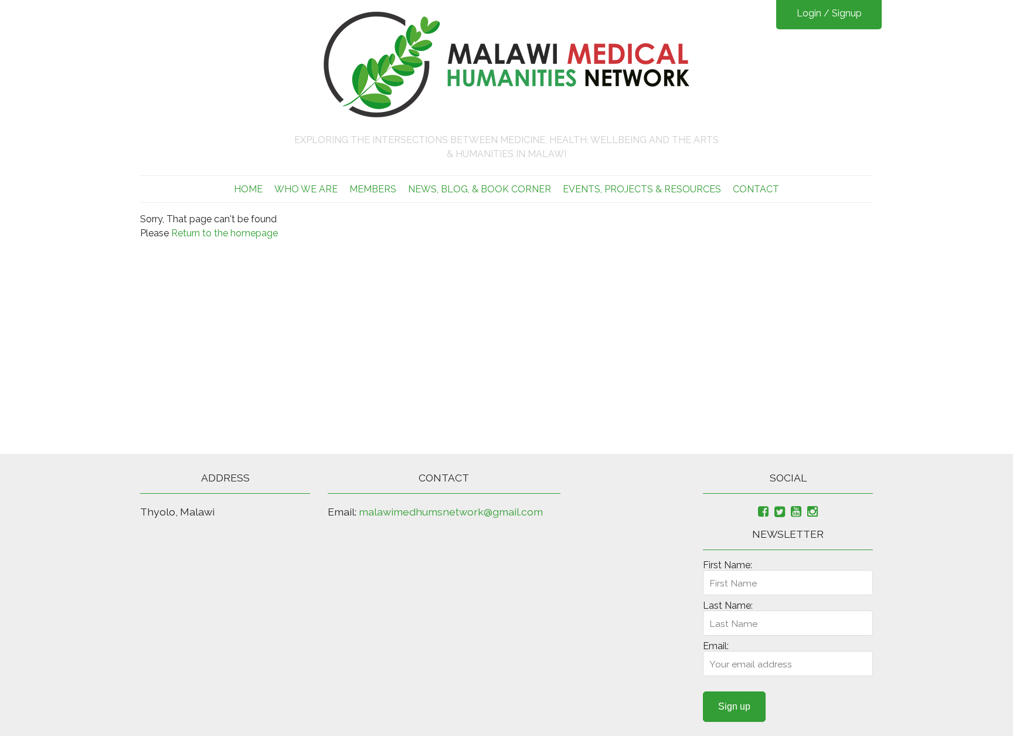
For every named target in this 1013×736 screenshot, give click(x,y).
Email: (716, 646)
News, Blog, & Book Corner (479, 189)
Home (248, 189)
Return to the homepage (224, 233)
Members (372, 189)
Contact (756, 189)
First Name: (727, 565)
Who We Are (306, 189)
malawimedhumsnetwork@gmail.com (451, 512)
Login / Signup (829, 13)
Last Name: (728, 605)
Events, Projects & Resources (642, 189)
